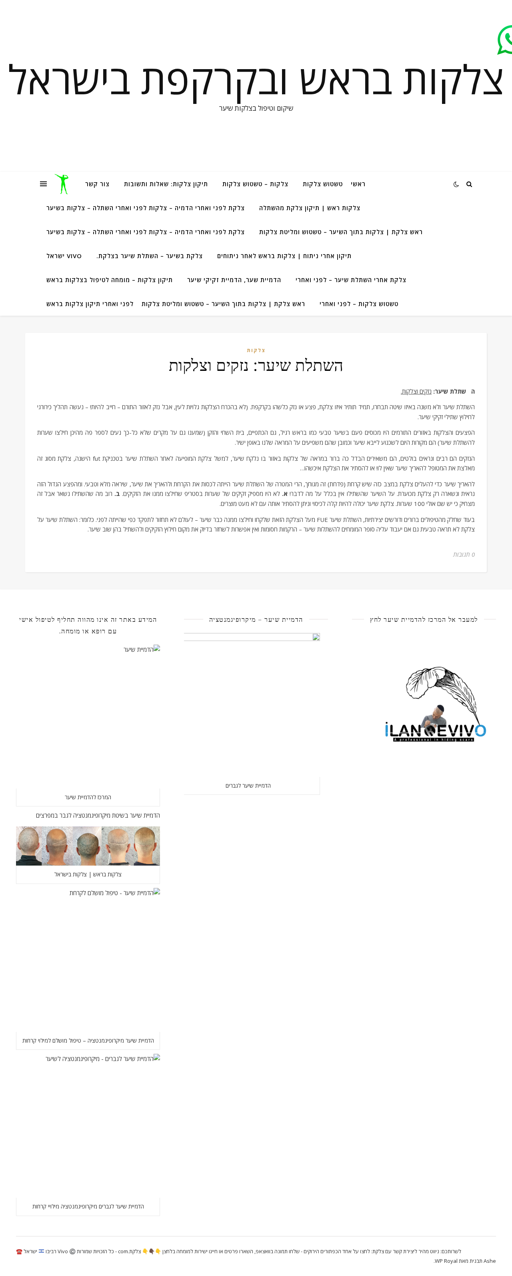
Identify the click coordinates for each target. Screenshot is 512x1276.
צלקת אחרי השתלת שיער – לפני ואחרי (351, 280)
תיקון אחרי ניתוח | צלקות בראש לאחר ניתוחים (284, 256)
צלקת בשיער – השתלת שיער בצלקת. (149, 256)
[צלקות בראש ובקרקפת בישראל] (63, 184)
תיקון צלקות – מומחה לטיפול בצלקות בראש (109, 280)
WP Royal (446, 1260)
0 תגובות (464, 554)
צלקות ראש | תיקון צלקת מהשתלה (309, 208)
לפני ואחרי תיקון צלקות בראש (90, 304)
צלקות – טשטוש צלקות (255, 184)
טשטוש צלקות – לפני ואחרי (359, 304)
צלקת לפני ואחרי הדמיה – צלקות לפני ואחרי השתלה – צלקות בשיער (145, 208)
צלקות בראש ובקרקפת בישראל (256, 79)
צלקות (256, 350)
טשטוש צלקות (323, 184)
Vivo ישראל (64, 256)
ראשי (358, 184)
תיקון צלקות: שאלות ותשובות (166, 184)
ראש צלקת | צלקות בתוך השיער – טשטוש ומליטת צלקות (341, 232)
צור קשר (97, 184)
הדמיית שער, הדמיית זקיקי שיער (234, 280)
